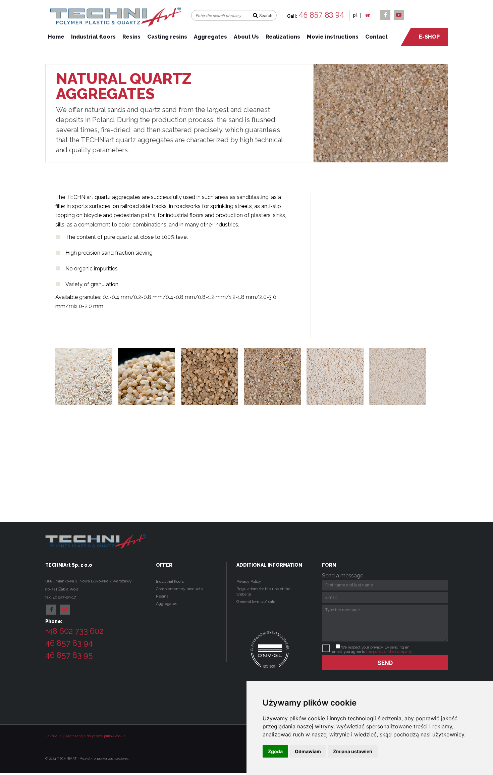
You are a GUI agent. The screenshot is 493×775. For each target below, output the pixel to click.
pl (355, 15)
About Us (246, 37)
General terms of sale (256, 601)
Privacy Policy (248, 581)
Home (56, 37)
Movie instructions (333, 37)
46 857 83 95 (69, 655)
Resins (131, 37)
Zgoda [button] (275, 751)
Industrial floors (93, 37)
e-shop (429, 37)
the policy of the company (389, 652)
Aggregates (210, 37)
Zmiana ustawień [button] (352, 751)
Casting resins (167, 37)
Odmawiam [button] (308, 751)
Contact (376, 37)
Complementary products (179, 588)
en (368, 15)
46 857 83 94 (321, 15)
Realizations (283, 37)
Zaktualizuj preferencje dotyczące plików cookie (85, 736)
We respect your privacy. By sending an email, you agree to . (372, 649)
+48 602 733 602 (74, 631)
